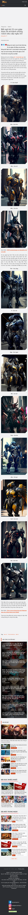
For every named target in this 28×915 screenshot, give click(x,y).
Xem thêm (14, 858)
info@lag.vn (17, 878)
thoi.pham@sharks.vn (14, 882)
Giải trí (17, 634)
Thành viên (24, 1)
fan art (5, 634)
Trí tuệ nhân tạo (11, 634)
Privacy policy (21, 868)
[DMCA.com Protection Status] (13, 911)
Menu (3, 5)
